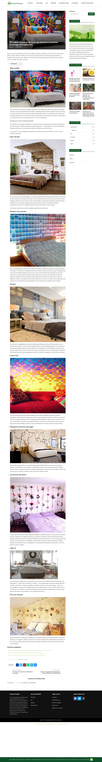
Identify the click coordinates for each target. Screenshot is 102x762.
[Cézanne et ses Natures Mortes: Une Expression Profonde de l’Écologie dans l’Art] (89, 106)
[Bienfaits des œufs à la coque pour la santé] (89, 73)
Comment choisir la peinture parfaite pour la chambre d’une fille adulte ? (28, 655)
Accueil (30, 3)
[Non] (100, 759)
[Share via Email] (35, 664)
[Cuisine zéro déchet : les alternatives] (75, 106)
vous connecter (17, 682)
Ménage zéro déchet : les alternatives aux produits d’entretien (74, 80)
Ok (91, 759)
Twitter (71, 158)
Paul (12, 46)
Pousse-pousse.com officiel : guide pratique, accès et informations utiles (51, 724)
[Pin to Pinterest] (24, 664)
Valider (91, 14)
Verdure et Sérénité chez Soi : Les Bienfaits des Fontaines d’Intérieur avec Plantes (88, 96)
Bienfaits (83, 130)
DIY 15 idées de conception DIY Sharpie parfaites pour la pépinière (26, 652)
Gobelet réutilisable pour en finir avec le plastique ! (74, 95)
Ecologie (39, 3)
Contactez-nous (87, 3)
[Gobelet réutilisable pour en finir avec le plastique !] (75, 88)
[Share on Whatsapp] (28, 664)
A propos (75, 3)
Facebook (71, 155)
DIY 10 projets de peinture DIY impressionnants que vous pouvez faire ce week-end (30, 650)
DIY (47, 3)
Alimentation (64, 3)
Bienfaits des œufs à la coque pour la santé (88, 79)
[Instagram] (83, 698)
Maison (53, 3)
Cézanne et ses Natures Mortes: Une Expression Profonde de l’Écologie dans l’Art (89, 114)
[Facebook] (75, 698)
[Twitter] (79, 698)
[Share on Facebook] (17, 664)
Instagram (71, 162)
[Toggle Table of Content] (19, 64)
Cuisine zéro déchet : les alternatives (74, 112)
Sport (82, 143)
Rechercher (72, 11)
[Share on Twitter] (20, 664)
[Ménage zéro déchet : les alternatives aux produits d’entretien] (75, 73)
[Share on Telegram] (31, 664)
